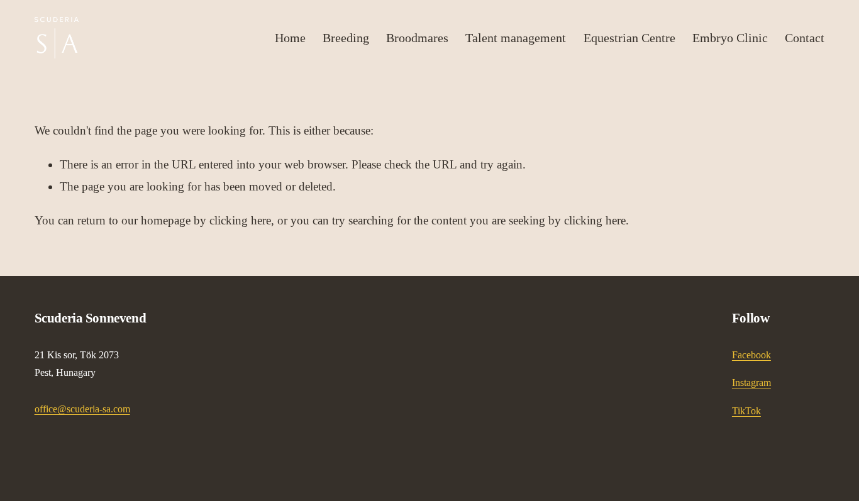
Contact (804, 38)
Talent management (515, 38)
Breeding (346, 38)
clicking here (240, 220)
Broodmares (417, 38)
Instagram (751, 382)
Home (290, 38)
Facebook (751, 355)
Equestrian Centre (629, 38)
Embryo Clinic (730, 38)
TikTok (746, 410)
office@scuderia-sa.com (82, 409)
